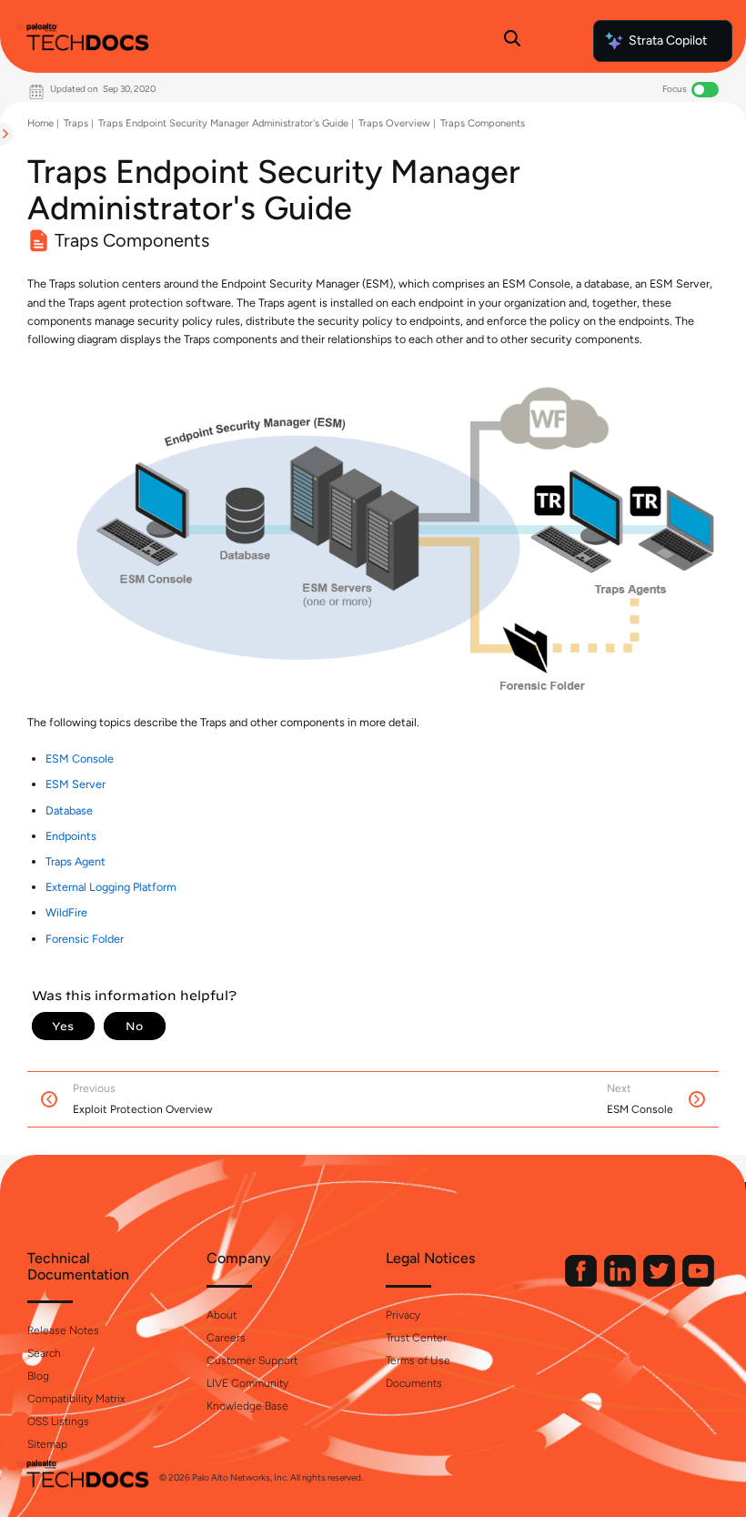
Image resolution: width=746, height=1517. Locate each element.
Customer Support (252, 1360)
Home (40, 123)
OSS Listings (58, 1421)
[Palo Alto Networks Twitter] (660, 1282)
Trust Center (416, 1337)
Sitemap (47, 1444)
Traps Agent (75, 861)
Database (69, 810)
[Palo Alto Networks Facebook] (582, 1282)
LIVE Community (247, 1383)
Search (44, 1353)
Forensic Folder (84, 939)
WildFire (66, 912)
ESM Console (79, 758)
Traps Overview (394, 123)
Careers (226, 1337)
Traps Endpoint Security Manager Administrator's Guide (223, 123)
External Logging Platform (110, 887)
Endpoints (70, 836)
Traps (76, 123)
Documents (414, 1383)
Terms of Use (418, 1360)
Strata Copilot (668, 40)
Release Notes (63, 1330)
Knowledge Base (247, 1406)
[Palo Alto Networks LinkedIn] (621, 1282)
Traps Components (482, 123)
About (222, 1315)
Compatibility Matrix (76, 1398)
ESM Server (75, 784)
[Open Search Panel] (512, 41)
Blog (38, 1376)
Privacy (403, 1315)
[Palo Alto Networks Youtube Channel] (698, 1282)
